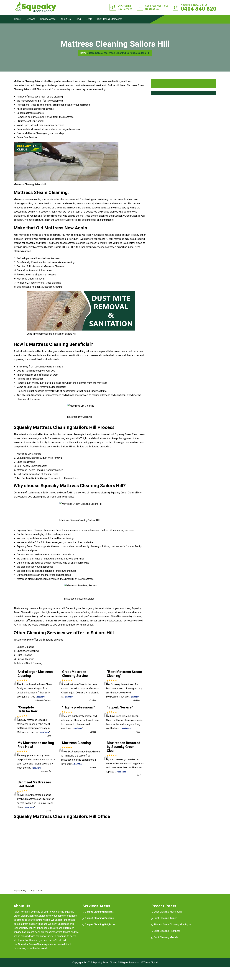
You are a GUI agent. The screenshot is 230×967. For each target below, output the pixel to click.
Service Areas (48, 19)
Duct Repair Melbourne (109, 19)
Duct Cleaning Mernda (166, 937)
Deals (89, 19)
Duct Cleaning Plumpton (167, 930)
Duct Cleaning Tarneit (165, 918)
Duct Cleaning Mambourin (168, 911)
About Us (66, 19)
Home (17, 19)
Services (30, 19)
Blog (78, 19)
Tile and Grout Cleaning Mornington (173, 924)
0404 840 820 (198, 7)
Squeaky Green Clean (104, 962)
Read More (40, 697)
